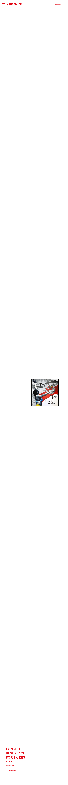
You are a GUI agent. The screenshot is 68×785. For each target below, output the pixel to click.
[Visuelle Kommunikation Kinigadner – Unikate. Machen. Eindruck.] (14, 4)
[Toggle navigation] (3, 4)
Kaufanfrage (12, 778)
